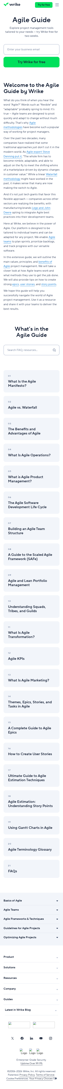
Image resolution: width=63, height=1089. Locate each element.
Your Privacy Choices (41, 1078)
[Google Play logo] (44, 1025)
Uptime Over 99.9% (31, 1063)
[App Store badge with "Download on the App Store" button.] (19, 1025)
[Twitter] (12, 1038)
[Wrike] (13, 4)
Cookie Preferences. (17, 1078)
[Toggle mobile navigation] (57, 5)
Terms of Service (45, 1075)
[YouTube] (41, 1038)
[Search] (54, 350)
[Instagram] (50, 1038)
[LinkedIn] (31, 1038)
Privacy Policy (27, 1075)
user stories (27, 284)
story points (48, 284)
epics (15, 284)
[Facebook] (22, 1038)
